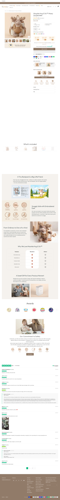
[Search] (53, 6)
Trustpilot (47, 488)
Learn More (30, 354)
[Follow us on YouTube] (24, 480)
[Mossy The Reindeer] (40, 34)
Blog (42, 5)
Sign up (43, 44)
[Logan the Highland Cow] (34, 34)
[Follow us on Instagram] (13, 480)
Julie (8, 10)
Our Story (29, 479)
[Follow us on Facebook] (18, 480)
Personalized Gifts (25, 5)
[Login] (55, 6)
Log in (52, 42)
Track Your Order (39, 479)
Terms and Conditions (40, 489)
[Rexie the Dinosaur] (36, 34)
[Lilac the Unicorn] (43, 34)
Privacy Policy (38, 487)
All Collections (32, 5)
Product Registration (39, 486)
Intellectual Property (39, 490)
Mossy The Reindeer (38, 31)
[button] (50, 6)
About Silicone (29, 482)
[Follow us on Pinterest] (21, 480)
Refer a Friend (38, 481)
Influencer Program (30, 487)
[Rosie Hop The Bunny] (38, 34)
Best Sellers (18, 5)
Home (6, 10)
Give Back (29, 486)
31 (32, 468)
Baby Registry (29, 492)
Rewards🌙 (38, 5)
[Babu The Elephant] (42, 34)
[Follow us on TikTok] (16, 480)
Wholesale (29, 490)
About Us (11, 7)
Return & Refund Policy (40, 484)
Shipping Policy (38, 482)
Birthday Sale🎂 (12, 5)
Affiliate (28, 489)
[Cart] (57, 6)
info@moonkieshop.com (6, 479)
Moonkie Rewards (30, 481)
